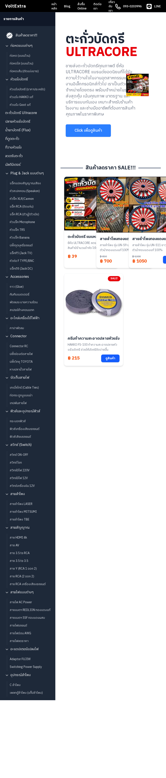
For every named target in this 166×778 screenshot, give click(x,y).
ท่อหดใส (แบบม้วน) (21, 63)
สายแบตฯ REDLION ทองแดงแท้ (30, 610)
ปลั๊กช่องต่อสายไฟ (21, 354)
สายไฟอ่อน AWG (20, 633)
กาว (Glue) (17, 286)
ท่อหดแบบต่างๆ (21, 46)
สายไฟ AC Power (21, 602)
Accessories (19, 277)
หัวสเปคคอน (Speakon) (25, 191)
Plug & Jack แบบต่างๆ (27, 173)
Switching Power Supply (26, 666)
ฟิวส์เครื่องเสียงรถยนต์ (24, 428)
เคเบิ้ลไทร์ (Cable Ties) (24, 387)
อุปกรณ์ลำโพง (20, 675)
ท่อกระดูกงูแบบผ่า (21, 395)
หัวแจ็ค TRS (17, 229)
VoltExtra (15, 6)
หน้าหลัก (54, 6)
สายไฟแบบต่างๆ (22, 592)
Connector (18, 336)
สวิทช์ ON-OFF (19, 454)
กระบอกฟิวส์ (18, 421)
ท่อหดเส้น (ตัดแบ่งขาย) (24, 71)
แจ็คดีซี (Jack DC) (21, 268)
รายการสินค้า (13, 19)
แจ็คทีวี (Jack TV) (21, 253)
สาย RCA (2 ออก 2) (22, 576)
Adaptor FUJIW (20, 659)
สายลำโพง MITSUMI (23, 511)
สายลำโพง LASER (21, 503)
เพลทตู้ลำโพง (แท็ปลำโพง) (26, 692)
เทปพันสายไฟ (18, 403)
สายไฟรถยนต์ (18, 625)
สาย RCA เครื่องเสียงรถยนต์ (28, 584)
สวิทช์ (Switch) (21, 445)
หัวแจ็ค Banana (20, 237)
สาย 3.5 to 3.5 (19, 560)
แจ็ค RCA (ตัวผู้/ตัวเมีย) (24, 214)
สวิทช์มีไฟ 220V (20, 470)
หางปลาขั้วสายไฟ (21, 369)
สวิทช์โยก (16, 462)
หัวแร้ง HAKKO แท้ (21, 97)
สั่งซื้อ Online (81, 6)
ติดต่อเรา (97, 6)
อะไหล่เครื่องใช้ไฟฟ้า (24, 318)
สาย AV (14, 545)
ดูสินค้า (110, 358)
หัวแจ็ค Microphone (22, 222)
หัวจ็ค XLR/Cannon (22, 198)
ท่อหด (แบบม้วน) (20, 55)
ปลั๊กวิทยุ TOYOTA (21, 361)
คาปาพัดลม (17, 328)
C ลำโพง (15, 685)
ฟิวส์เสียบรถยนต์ (20, 436)
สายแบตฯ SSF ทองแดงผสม (27, 617)
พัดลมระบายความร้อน (24, 302)
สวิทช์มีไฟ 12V (19, 478)
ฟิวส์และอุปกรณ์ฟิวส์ (25, 411)
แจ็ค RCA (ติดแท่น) (22, 206)
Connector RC (19, 346)
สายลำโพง (17, 494)
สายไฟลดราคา (19, 641)
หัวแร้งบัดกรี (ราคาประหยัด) (27, 89)
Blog (67, 6)
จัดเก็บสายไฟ (19, 378)
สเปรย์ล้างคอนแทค (22, 310)
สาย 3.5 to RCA (20, 553)
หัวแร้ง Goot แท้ (20, 104)
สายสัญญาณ (20, 528)
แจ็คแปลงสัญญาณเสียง (25, 183)
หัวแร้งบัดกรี (19, 79)
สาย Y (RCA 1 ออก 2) (23, 568)
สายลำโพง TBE (19, 519)
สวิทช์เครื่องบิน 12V (22, 485)
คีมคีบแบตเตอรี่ (19, 294)
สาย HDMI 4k (18, 537)
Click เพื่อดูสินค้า (88, 130)
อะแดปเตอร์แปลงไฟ (24, 649)
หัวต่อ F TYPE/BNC (22, 260)
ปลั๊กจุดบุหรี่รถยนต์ (21, 245)
